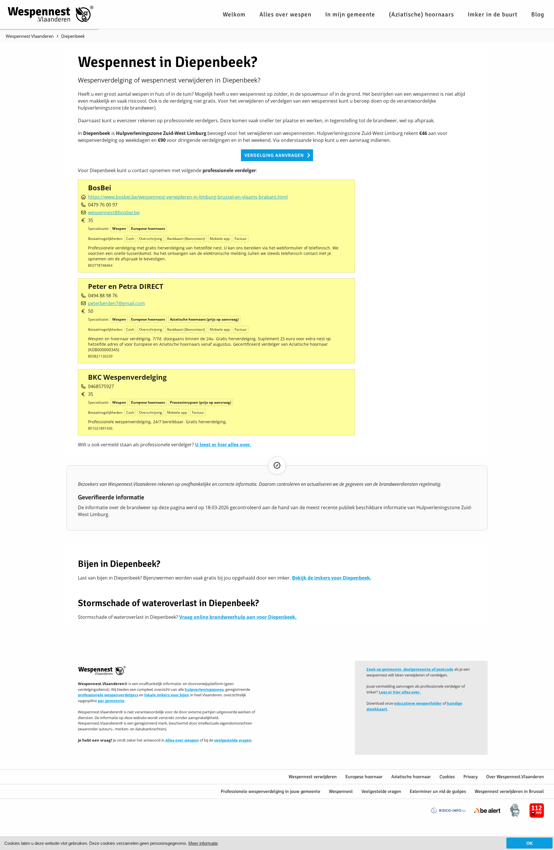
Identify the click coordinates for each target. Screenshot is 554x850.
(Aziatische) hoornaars (421, 14)
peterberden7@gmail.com (116, 303)
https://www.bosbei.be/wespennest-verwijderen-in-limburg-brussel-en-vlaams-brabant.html (188, 197)
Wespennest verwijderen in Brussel (509, 791)
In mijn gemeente (350, 14)
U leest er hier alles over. (223, 444)
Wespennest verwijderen (313, 777)
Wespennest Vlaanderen (30, 36)
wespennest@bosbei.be (114, 212)
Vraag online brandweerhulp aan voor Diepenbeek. (238, 617)
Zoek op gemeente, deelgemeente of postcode (409, 669)
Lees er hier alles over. (400, 692)
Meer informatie (203, 843)
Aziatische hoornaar (411, 777)
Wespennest (341, 791)
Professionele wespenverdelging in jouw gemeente (270, 791)
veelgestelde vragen (233, 740)
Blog (537, 14)
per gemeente (111, 700)
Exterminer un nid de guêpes (438, 791)
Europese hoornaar (364, 777)
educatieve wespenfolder (418, 703)
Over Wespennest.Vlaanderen (515, 777)
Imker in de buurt (492, 14)
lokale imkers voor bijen (166, 694)
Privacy (470, 777)
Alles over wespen (285, 14)
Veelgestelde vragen (381, 791)
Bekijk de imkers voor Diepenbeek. (331, 578)
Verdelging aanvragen (274, 155)
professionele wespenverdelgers (108, 694)
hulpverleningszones (204, 689)
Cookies (447, 777)
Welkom (234, 14)
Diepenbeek (73, 36)
